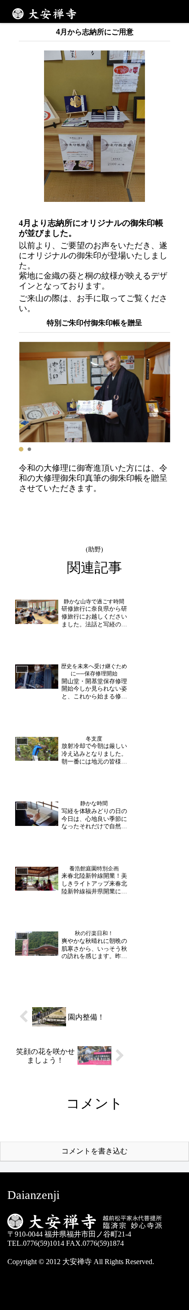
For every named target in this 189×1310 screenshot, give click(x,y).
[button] (21, 449)
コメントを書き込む (94, 1151)
